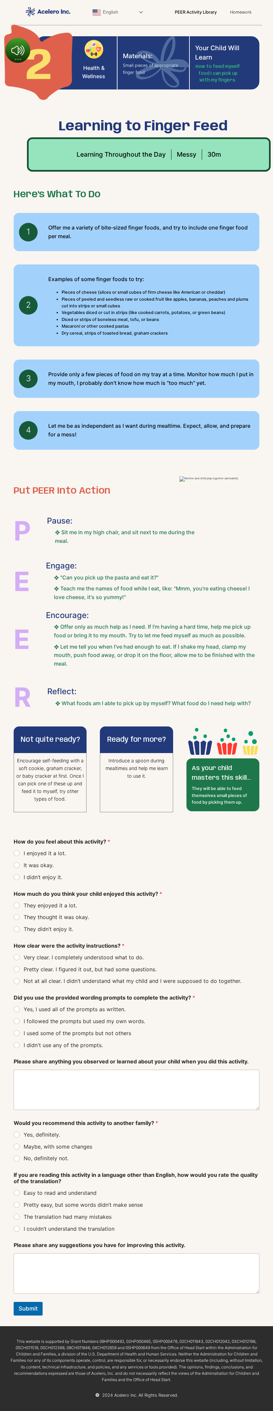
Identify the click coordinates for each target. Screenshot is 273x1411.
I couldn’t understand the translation (69, 1228)
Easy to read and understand (60, 1192)
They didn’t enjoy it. (48, 929)
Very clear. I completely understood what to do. (84, 957)
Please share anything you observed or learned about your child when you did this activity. (131, 1061)
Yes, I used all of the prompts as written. (75, 1009)
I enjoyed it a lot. (45, 853)
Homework (241, 12)
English (110, 12)
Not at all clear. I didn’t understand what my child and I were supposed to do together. (132, 981)
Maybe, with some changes (58, 1146)
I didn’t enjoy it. (43, 877)
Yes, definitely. (42, 1134)
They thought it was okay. (56, 917)
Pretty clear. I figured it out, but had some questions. (90, 969)
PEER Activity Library (196, 12)
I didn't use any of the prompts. (63, 1045)
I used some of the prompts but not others (77, 1033)
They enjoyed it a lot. (50, 905)
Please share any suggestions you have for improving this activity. (99, 1245)
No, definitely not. (46, 1158)
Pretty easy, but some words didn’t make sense (83, 1204)
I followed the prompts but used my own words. (84, 1021)
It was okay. (39, 865)
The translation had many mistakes (68, 1216)
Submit (28, 1308)
